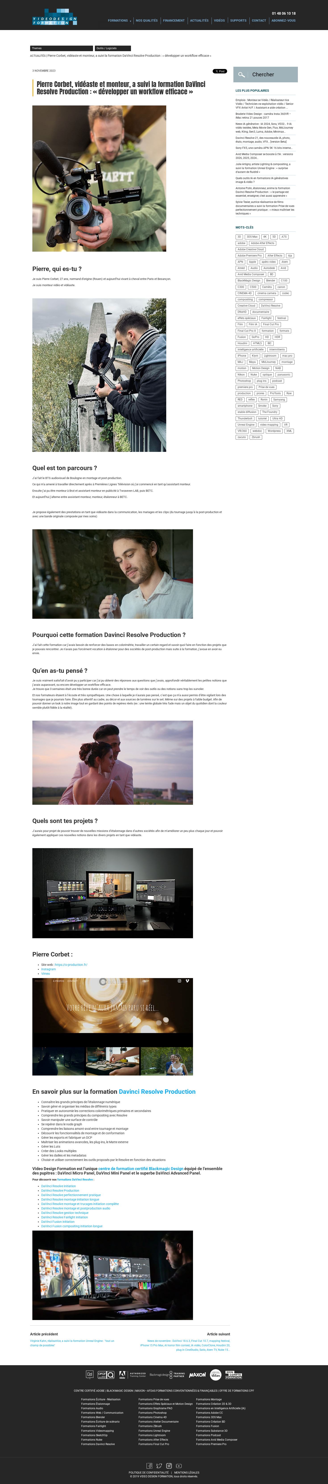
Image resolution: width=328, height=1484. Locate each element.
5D (274, 236)
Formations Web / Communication (102, 1412)
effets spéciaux (247, 318)
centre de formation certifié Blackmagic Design (140, 1168)
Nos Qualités (147, 20)
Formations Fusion (207, 1426)
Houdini (242, 343)
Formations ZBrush (150, 1426)
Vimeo (45, 973)
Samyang (279, 399)
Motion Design (261, 368)
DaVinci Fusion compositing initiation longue (71, 1226)
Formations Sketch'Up (94, 1435)
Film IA (253, 324)
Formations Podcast (208, 1435)
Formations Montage (209, 1399)
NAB (278, 368)
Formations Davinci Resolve (98, 1444)
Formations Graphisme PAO (155, 1408)
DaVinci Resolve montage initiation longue (70, 1199)
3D (239, 236)
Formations (118, 20)
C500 (253, 287)
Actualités (199, 20)
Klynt (255, 355)
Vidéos (219, 20)
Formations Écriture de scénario (100, 1421)
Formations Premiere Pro (211, 1444)
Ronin (264, 399)
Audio (254, 268)
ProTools (275, 393)
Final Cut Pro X (247, 330)
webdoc (257, 431)
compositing (245, 299)
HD (267, 337)
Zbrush (256, 437)
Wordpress (274, 431)
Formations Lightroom (152, 1435)
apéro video (269, 261)
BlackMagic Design (249, 280)
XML (289, 431)
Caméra (267, 287)
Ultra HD (277, 418)
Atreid (241, 268)
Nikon (241, 374)
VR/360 (242, 431)
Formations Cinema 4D (153, 1417)
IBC (270, 343)
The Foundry (269, 412)
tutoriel (262, 418)
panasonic (284, 374)
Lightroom (270, 355)
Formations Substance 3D (212, 1430)
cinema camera (266, 293)
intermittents (277, 349)
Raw (289, 393)
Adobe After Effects (262, 243)
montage (287, 362)
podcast (277, 380)
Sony (275, 405)
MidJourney (269, 362)
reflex (251, 399)
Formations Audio (92, 1408)
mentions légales (186, 1472)
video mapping (269, 424)
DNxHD (242, 311)
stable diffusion (247, 412)
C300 (241, 287)
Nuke (254, 374)
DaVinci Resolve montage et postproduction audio (75, 1208)
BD (271, 274)
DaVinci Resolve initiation (58, 1186)
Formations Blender (93, 1417)
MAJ (240, 362)
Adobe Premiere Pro (250, 255)
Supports (238, 20)
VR (285, 424)
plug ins (261, 380)
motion (242, 368)
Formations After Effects (153, 1439)
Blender (270, 280)
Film (240, 324)
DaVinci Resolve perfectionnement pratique (71, 1195)
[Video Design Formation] (54, 17)
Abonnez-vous (284, 20)
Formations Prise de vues (154, 1399)
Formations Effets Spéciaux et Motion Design (166, 1403)
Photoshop (244, 380)
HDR (277, 337)
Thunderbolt (245, 418)
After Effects (275, 255)
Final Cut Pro (271, 324)
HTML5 (257, 343)
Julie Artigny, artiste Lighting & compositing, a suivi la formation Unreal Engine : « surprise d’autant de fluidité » (263, 168)
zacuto (242, 437)
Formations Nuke (91, 1439)
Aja (290, 255)
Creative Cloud (246, 305)
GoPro (255, 337)
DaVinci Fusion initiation (58, 1221)
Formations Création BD (210, 1421)
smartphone (245, 405)
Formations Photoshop (153, 1412)
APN (240, 261)
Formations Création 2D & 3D (213, 1403)
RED (240, 399)
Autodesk (269, 268)
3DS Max (252, 236)
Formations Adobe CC (209, 1412)
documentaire (260, 311)
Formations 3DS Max (209, 1417)
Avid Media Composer (251, 274)
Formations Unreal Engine (154, 1430)
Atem (285, 261)
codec (285, 293)
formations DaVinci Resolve (75, 1179)
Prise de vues (266, 387)
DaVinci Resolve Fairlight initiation (64, 1217)
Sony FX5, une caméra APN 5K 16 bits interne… (264, 148)
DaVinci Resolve (270, 305)
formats (284, 330)
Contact (259, 20)
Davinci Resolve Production (157, 1091)
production (244, 393)
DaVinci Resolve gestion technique (64, 1213)
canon (281, 287)
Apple (252, 261)
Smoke (262, 405)
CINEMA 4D (245, 293)
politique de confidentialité (149, 1472)
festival (281, 318)
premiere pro (245, 387)
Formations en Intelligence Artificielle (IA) (220, 1408)
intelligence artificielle (251, 349)
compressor (266, 299)
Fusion (242, 337)
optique (267, 374)
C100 (284, 280)
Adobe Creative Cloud (251, 249)
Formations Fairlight (93, 1426)
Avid (283, 268)
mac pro (287, 355)
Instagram (48, 969)
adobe (241, 243)
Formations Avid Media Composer (216, 1439)
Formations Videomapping (97, 1430)
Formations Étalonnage (95, 1403)
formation (268, 330)
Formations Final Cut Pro (154, 1444)
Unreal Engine (246, 424)
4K (265, 236)
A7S (284, 236)
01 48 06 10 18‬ (284, 13)
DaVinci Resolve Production (60, 1190)
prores (260, 393)
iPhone (242, 355)
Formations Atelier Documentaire (159, 1421)
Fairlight (267, 318)
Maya (252, 362)
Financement (174, 20)
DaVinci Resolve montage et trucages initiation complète (80, 1204)
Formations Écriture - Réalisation (100, 1399)
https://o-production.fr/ (71, 964)
